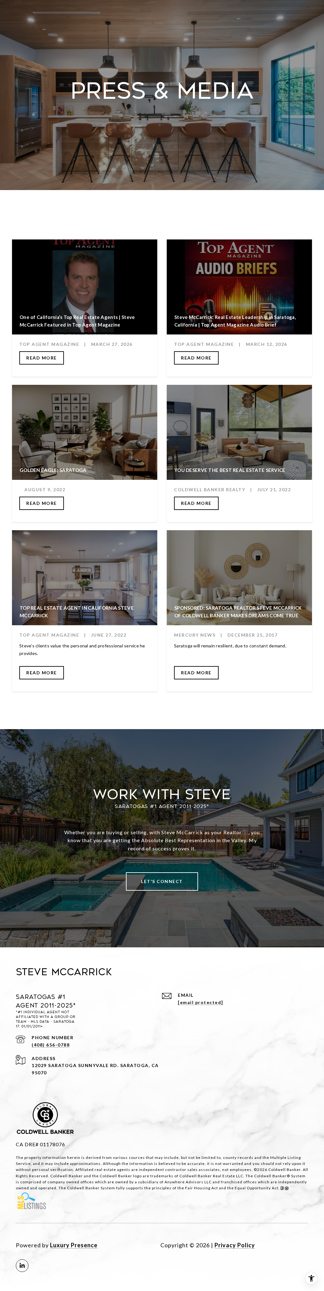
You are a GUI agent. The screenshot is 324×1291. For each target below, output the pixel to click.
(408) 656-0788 (51, 1044)
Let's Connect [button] (162, 881)
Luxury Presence (73, 1245)
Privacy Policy (235, 1245)
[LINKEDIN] (22, 1265)
